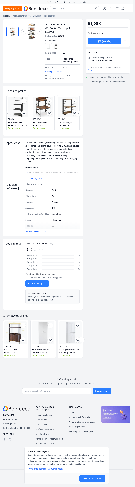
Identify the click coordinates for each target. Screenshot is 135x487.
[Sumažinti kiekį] (110, 33)
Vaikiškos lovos (42, 434)
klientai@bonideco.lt (12, 423)
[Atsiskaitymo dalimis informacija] (115, 414)
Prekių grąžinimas (77, 426)
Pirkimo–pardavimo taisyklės (81, 431)
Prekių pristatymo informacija (82, 422)
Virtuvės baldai (42, 424)
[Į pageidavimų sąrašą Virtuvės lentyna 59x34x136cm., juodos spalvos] (24, 100)
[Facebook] (4, 439)
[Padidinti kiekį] (125, 33)
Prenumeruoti (101, 391)
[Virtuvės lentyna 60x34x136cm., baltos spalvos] (48, 46)
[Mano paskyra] (104, 8)
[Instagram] (10, 439)
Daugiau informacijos (95, 70)
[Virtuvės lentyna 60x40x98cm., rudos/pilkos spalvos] (15, 332)
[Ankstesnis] (23, 31)
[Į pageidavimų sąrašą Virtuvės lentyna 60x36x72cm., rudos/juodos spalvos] (74, 100)
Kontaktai (73, 412)
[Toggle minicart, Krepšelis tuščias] (117, 8)
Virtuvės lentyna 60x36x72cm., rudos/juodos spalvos (67, 124)
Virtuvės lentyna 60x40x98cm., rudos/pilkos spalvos (13, 351)
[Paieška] (96, 8)
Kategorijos (10, 8)
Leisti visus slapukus (92, 478)
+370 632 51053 (10, 419)
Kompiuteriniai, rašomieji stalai (50, 439)
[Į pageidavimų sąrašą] (125, 41)
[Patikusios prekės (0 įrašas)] (111, 8)
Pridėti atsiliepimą (37, 283)
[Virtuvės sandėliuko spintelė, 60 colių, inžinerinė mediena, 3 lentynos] (43, 332)
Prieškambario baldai (45, 429)
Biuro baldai (41, 420)
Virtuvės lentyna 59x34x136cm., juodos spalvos (17, 124)
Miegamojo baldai (44, 415)
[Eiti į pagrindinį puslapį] (36, 8)
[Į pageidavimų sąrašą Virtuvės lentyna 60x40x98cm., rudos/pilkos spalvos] (23, 325)
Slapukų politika (56, 468)
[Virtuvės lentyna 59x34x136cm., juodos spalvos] (56, 46)
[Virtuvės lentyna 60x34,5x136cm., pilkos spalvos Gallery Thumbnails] (12, 31)
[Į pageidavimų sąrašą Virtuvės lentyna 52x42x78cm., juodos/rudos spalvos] (49, 100)
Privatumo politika (37, 468)
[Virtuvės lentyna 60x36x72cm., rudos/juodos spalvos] (68, 107)
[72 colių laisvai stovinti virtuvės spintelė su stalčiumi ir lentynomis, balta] (70, 332)
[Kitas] (39, 31)
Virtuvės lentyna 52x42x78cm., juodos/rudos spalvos (42, 124)
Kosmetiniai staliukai (45, 443)
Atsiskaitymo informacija (79, 417)
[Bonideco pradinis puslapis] (16, 408)
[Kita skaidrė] (78, 113)
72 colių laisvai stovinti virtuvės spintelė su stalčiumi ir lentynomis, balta (69, 351)
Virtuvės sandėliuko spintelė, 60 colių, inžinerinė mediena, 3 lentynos (41, 351)
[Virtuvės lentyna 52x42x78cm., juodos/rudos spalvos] (43, 107)
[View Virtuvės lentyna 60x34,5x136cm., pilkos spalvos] (12, 33)
